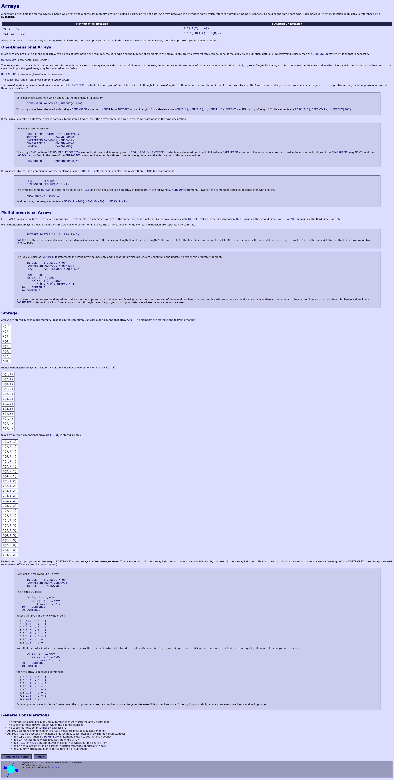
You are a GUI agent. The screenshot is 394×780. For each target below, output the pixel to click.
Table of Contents (16, 756)
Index (40, 756)
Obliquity (55, 767)
